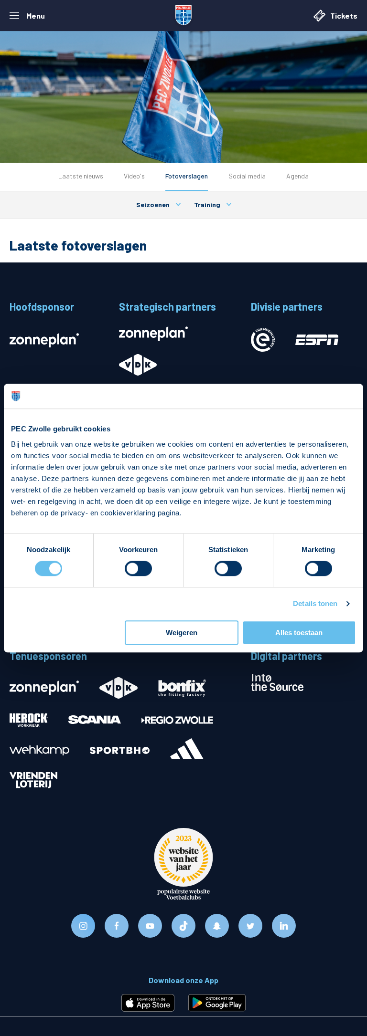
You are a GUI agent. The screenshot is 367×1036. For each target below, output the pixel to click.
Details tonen (315, 604)
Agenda (297, 176)
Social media (247, 176)
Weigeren (181, 632)
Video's (134, 176)
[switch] (138, 568)
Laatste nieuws (80, 176)
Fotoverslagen (186, 176)
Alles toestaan (299, 632)
